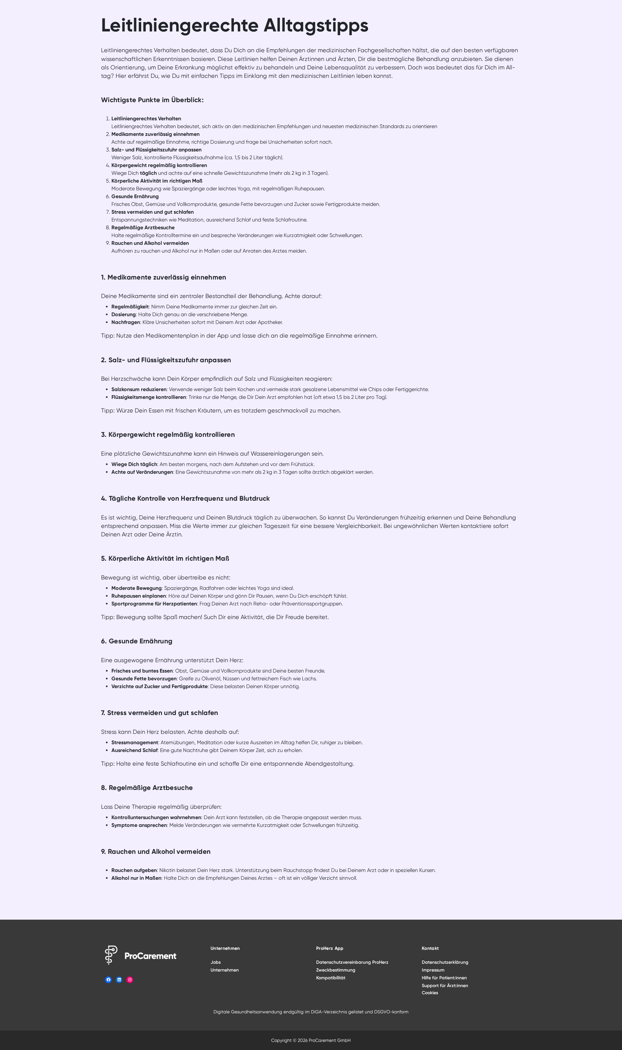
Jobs (216, 962)
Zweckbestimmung (335, 970)
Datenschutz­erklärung (445, 962)
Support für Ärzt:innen (445, 985)
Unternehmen (225, 970)
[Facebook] (108, 979)
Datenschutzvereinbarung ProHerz (352, 962)
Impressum (433, 970)
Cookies (430, 993)
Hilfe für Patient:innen (444, 978)
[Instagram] (129, 979)
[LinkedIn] (119, 979)
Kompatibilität (330, 978)
